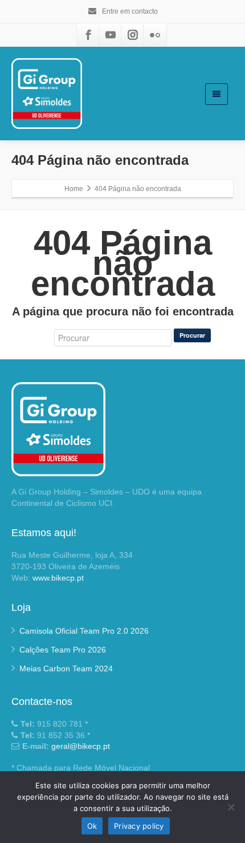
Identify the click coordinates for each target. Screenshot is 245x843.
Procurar (192, 335)
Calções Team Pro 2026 (62, 649)
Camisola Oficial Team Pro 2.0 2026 (84, 630)
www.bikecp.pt (58, 577)
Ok (92, 825)
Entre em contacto (129, 11)
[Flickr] (155, 34)
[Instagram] (132, 34)
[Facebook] (88, 34)
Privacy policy (139, 825)
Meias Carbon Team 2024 (66, 668)
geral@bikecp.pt (80, 746)
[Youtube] (110, 34)
